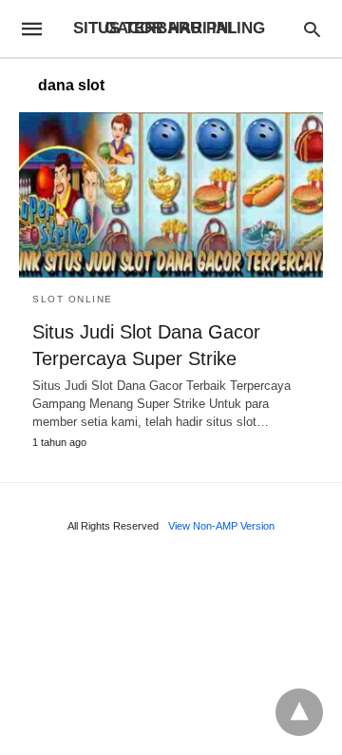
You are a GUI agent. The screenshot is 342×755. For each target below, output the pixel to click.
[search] (312, 29)
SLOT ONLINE (72, 299)
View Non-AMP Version (221, 526)
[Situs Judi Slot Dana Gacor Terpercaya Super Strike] (171, 195)
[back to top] (299, 712)
